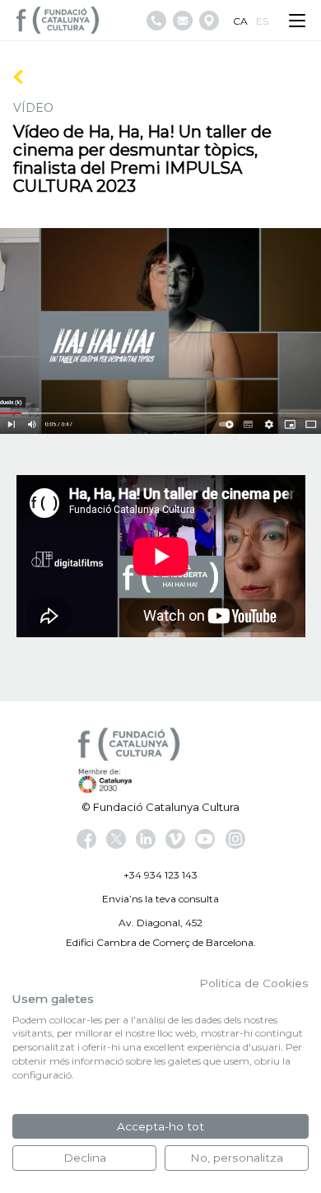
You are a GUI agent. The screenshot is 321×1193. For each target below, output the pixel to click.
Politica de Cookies (254, 983)
